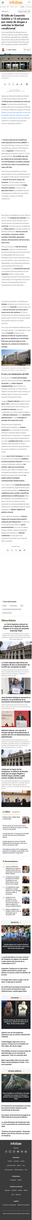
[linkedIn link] (25, 1151)
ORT (7, 7)
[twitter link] (10, 1151)
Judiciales (4, 11)
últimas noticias (7, 613)
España (22, 1161)
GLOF (15, 7)
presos (4, 605)
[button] (3, 2)
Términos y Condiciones (9, 1205)
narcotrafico (13, 605)
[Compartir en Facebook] (9, 84)
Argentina (7, 1190)
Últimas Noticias (18, 1169)
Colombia (16, 1161)
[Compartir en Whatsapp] (5, 84)
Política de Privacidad (23, 1205)
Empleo (20, 1180)
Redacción (13, 1180)
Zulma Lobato (28, 7)
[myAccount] (29, 2)
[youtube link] (18, 1151)
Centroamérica (9, 1169)
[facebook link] (6, 1151)
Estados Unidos (11, 1165)
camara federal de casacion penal (12, 609)
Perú (23, 1165)
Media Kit (18, 1194)
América (10, 1161)
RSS (26, 1169)
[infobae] (16, 2)
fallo (22, 605)
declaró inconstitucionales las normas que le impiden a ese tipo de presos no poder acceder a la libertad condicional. (15, 115)
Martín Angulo (12, 49)
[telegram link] (21, 1151)
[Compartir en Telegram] (21, 84)
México (19, 1165)
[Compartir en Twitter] (13, 84)
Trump (11, 7)
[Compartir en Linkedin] (17, 84)
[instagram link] (14, 1151)
